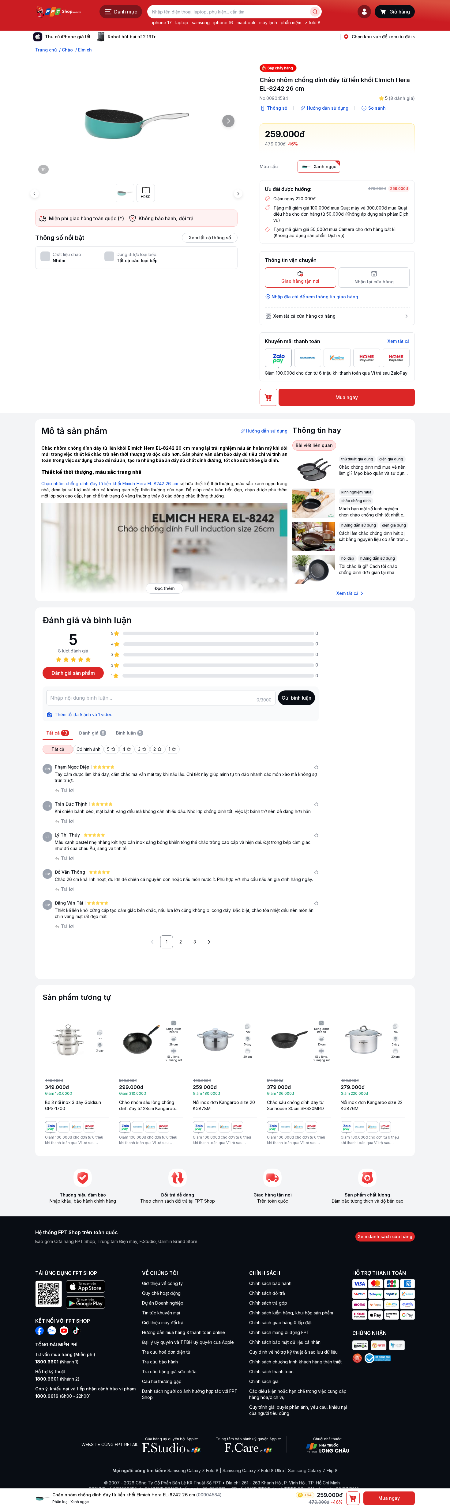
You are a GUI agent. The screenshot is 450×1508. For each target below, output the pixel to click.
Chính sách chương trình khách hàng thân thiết (295, 1361)
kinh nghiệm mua (356, 492)
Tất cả (57, 749)
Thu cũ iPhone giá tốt (68, 36)
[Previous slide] (34, 193)
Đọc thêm (164, 588)
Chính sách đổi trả (267, 1293)
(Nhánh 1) (57, 1361)
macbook (246, 22)
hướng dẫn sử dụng (358, 525)
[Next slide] (160, 37)
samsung (201, 22)
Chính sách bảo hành (270, 1283)
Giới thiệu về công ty (162, 1283)
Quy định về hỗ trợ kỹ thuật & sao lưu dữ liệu (293, 1352)
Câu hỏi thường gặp (162, 1381)
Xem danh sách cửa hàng (385, 1236)
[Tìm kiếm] (315, 12)
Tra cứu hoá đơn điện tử (166, 1352)
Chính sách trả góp (268, 1303)
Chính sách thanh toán (271, 1371)
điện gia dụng (391, 459)
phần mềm (291, 22)
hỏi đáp (347, 558)
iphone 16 (223, 22)
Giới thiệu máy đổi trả (162, 1322)
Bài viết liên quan (314, 445)
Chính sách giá (264, 1381)
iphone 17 (162, 22)
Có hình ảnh (88, 749)
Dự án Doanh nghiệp (162, 1303)
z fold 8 (313, 22)
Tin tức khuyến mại (161, 1312)
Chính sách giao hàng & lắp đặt (280, 1322)
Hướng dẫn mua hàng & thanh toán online (183, 1332)
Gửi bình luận (296, 698)
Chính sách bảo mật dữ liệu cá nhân (285, 1342)
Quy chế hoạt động (161, 1293)
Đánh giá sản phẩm (73, 673)
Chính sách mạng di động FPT (279, 1332)
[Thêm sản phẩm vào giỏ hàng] (353, 1498)
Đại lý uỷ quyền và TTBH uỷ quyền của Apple (188, 1342)
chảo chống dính (356, 500)
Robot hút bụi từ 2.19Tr (132, 36)
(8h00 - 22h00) (63, 1396)
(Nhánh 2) (57, 1378)
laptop (181, 22)
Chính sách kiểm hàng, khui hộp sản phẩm (291, 1312)
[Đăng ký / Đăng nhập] (364, 11)
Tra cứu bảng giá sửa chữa (169, 1371)
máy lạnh (268, 22)
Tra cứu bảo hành (160, 1361)
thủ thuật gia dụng (357, 459)
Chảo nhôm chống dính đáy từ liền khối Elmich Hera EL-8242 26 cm (109, 483)
